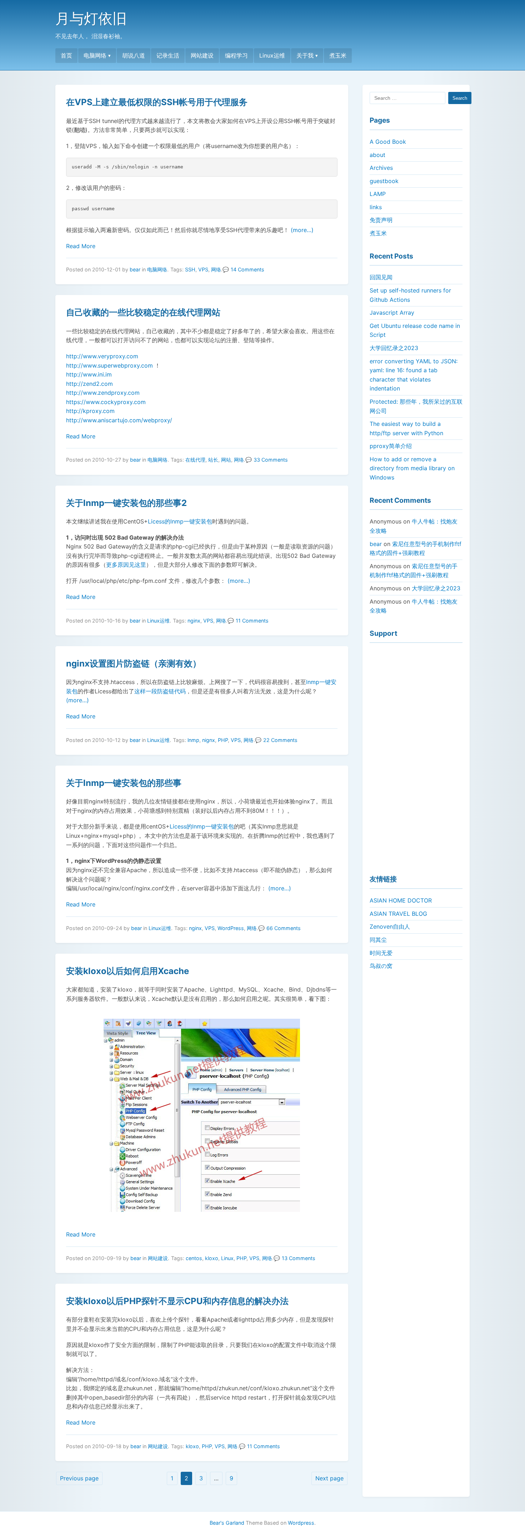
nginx (194, 621)
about (377, 154)
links (376, 207)
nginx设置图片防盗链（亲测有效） (133, 663)
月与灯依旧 (91, 18)
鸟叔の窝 (381, 965)
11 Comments (252, 621)
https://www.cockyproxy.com (106, 401)
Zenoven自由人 (390, 926)
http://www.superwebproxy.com (109, 365)
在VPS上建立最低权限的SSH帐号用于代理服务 (157, 102)
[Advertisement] (416, 755)
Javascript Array (392, 312)
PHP (223, 740)
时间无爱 (381, 953)
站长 (213, 460)
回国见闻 (381, 277)
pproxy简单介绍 (391, 445)
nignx (208, 740)
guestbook (384, 181)
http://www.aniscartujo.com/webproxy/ (119, 420)
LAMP (378, 193)
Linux (227, 1258)
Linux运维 (272, 55)
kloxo (211, 1258)
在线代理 (195, 460)
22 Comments (280, 740)
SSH (190, 269)
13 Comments (298, 1258)
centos (194, 1258)
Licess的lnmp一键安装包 (180, 521)
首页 (66, 55)
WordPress (231, 928)
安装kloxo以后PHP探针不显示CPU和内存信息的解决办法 (177, 1301)
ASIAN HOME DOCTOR (401, 900)
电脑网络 (95, 55)
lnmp (193, 740)
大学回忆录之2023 (394, 347)
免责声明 (381, 219)
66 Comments (283, 928)
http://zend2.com (89, 383)
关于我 (305, 55)
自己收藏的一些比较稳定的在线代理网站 (143, 312)
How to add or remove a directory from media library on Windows (412, 468)
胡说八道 (133, 55)
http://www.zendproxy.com (103, 392)
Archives (381, 167)
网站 (226, 460)
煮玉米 (337, 55)
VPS (203, 269)
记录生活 (167, 55)
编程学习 (236, 55)
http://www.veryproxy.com (102, 356)
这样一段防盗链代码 (160, 691)
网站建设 (202, 55)
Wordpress (301, 1523)
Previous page (79, 1478)
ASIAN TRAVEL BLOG (398, 913)
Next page (329, 1478)
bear (135, 269)
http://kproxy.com (90, 410)
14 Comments (247, 269)
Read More (80, 246)
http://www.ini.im (89, 374)
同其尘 (378, 939)
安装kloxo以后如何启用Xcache (127, 971)
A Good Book (388, 141)
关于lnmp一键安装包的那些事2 (126, 503)
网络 (216, 269)
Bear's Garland (227, 1523)
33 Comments (271, 460)
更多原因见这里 (126, 564)
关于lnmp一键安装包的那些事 (123, 783)
